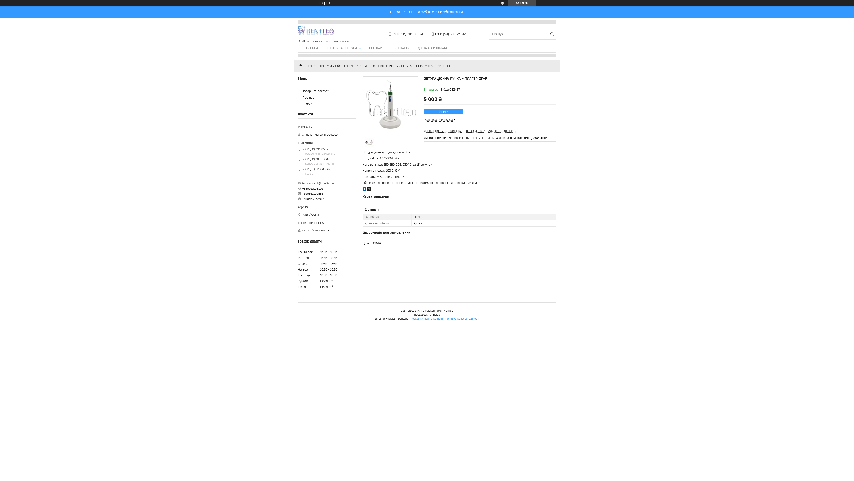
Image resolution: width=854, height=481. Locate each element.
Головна (311, 48)
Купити (443, 111)
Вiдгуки (308, 104)
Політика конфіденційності (462, 318)
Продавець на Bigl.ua (427, 314)
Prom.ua (448, 310)
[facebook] (364, 190)
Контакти (402, 48)
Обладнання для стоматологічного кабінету (366, 66)
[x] (369, 190)
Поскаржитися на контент (427, 318)
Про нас (375, 48)
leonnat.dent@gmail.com (318, 183)
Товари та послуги (342, 48)
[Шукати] (552, 34)
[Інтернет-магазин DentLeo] (316, 31)
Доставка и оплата (432, 48)
